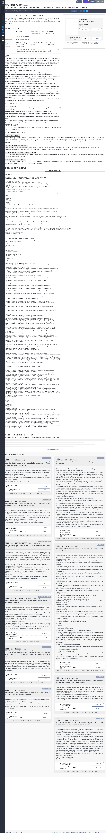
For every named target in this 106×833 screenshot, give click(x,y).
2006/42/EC (90, 539)
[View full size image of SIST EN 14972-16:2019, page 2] (72, 27)
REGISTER (100, 1)
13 (88, 44)
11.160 (77, 539)
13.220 (91, 44)
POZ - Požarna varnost (22, 39)
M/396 (97, 539)
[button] (74, 11)
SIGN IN (92, 1)
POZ (31, 11)
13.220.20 (36, 493)
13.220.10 (25, 11)
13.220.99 (40, 535)
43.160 (84, 671)
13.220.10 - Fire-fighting (22, 36)
